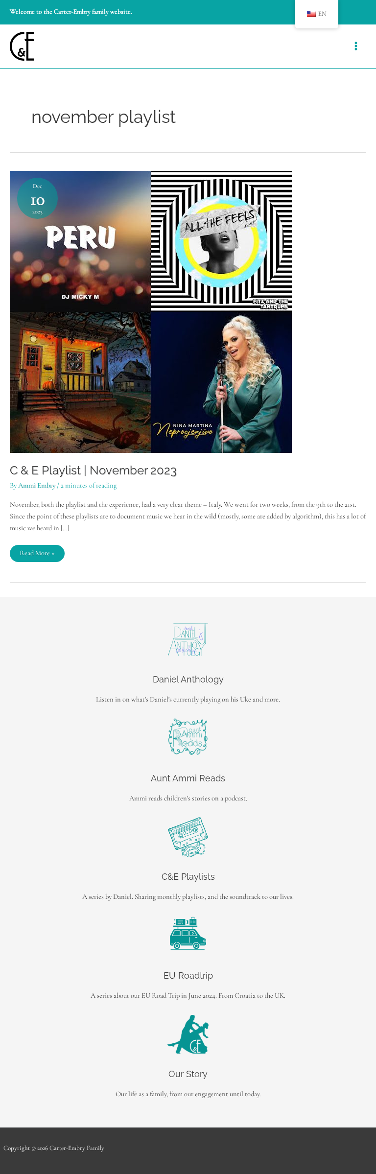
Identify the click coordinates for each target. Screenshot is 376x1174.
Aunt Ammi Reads (188, 778)
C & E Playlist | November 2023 (93, 470)
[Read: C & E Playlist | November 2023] (151, 311)
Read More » (37, 555)
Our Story (188, 1074)
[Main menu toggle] (356, 46)
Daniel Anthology (188, 679)
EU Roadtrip (188, 975)
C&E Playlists (188, 876)
